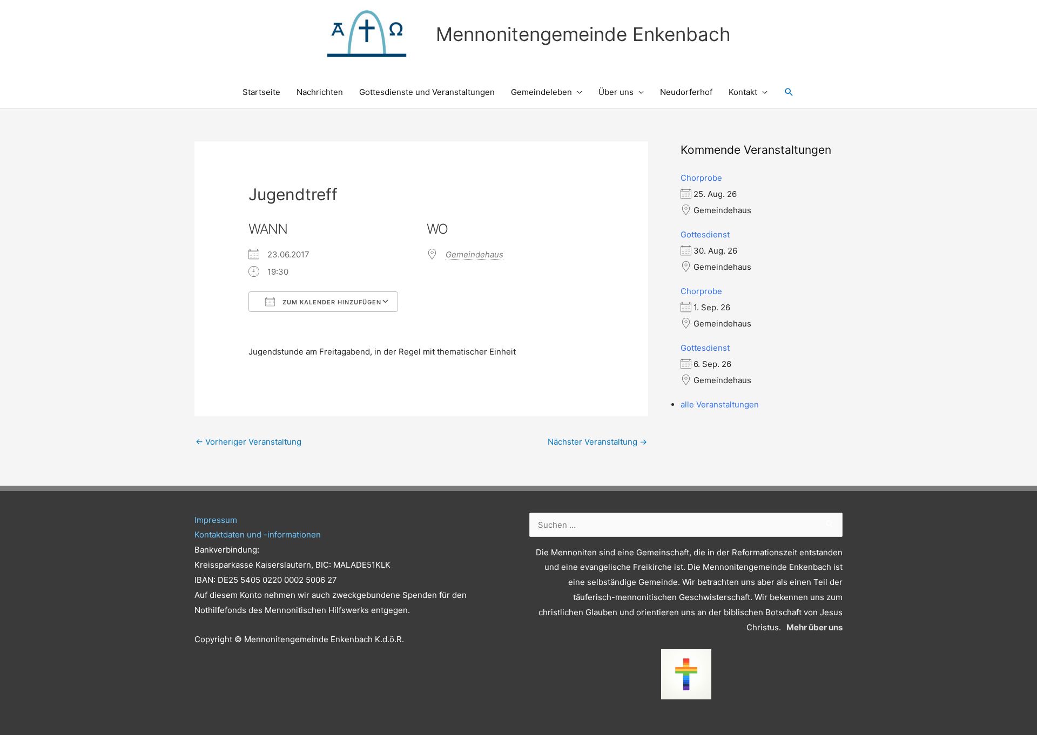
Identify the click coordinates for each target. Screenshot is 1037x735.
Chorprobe (701, 178)
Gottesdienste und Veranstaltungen (427, 92)
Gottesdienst (705, 234)
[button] (789, 92)
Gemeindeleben (541, 92)
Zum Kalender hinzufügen (330, 302)
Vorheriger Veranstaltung (248, 442)
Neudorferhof (686, 92)
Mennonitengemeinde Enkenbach (583, 34)
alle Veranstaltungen (720, 404)
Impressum (215, 520)
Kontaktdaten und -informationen (257, 534)
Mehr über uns (814, 627)
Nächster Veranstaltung (597, 442)
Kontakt (743, 92)
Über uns (616, 92)
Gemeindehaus (474, 254)
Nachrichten (320, 92)
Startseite (261, 92)
